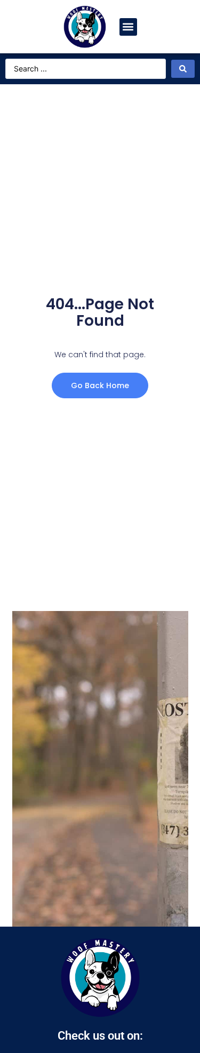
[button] (128, 27)
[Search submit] (183, 69)
